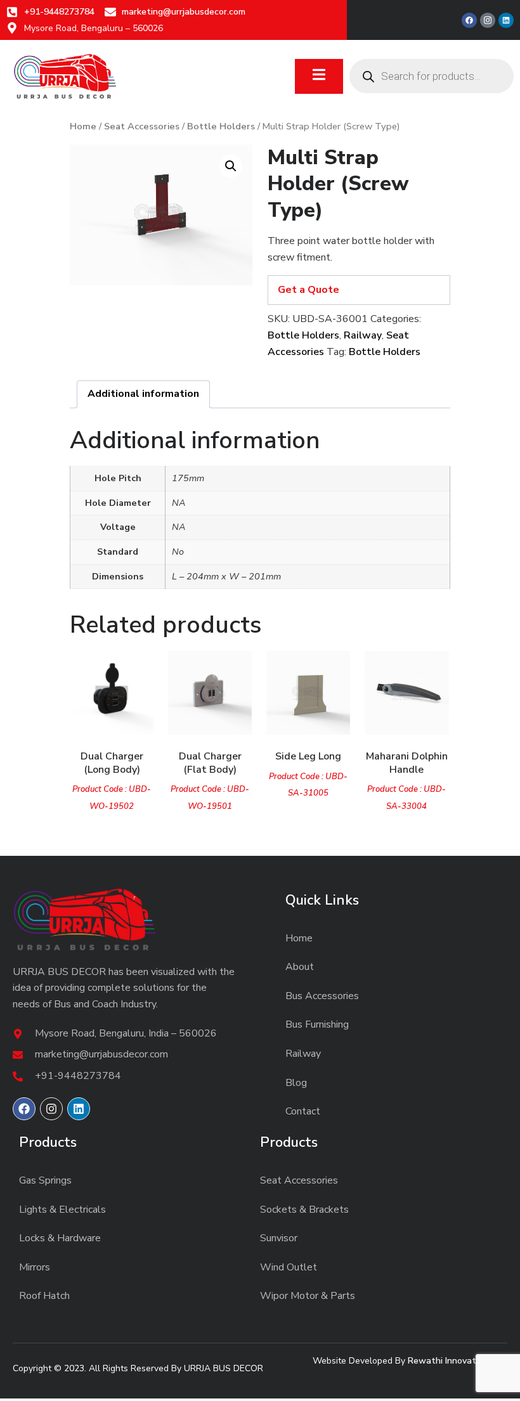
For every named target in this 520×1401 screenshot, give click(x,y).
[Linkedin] (506, 20)
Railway (363, 335)
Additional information (143, 394)
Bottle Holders (221, 126)
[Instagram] (51, 1108)
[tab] (143, 394)
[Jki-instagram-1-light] (487, 20)
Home (83, 126)
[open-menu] (319, 76)
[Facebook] (469, 20)
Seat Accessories (141, 126)
